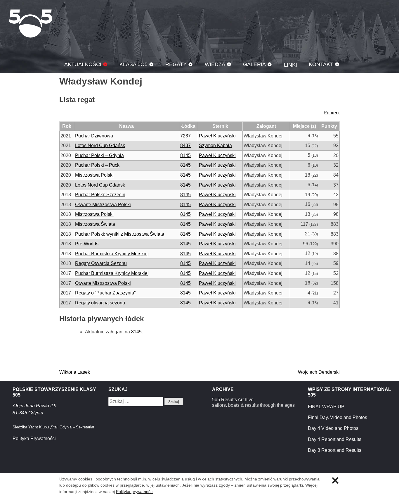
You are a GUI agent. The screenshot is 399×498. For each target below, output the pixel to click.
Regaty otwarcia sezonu (100, 302)
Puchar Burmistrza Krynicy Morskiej (112, 253)
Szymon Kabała (215, 145)
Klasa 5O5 (30, 23)
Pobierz (332, 112)
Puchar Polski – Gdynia (99, 155)
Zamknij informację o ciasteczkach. (335, 480)
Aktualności (82, 64)
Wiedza (215, 64)
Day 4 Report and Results (334, 439)
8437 (185, 145)
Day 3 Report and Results (334, 450)
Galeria (254, 64)
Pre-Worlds (86, 243)
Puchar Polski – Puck (97, 165)
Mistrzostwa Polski (94, 175)
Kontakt (321, 64)
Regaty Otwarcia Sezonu (101, 263)
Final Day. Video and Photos (337, 417)
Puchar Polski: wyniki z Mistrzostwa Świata (119, 234)
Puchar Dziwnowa (94, 135)
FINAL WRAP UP (326, 406)
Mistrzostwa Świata (95, 224)
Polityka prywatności (134, 491)
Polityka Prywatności (34, 438)
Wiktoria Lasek (74, 372)
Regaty (176, 64)
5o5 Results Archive (233, 399)
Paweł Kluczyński (217, 135)
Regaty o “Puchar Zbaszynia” (105, 292)
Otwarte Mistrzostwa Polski (103, 204)
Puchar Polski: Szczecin (100, 194)
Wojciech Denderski (319, 372)
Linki (290, 65)
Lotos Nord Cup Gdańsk (100, 145)
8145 (185, 155)
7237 (185, 135)
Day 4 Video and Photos (333, 428)
